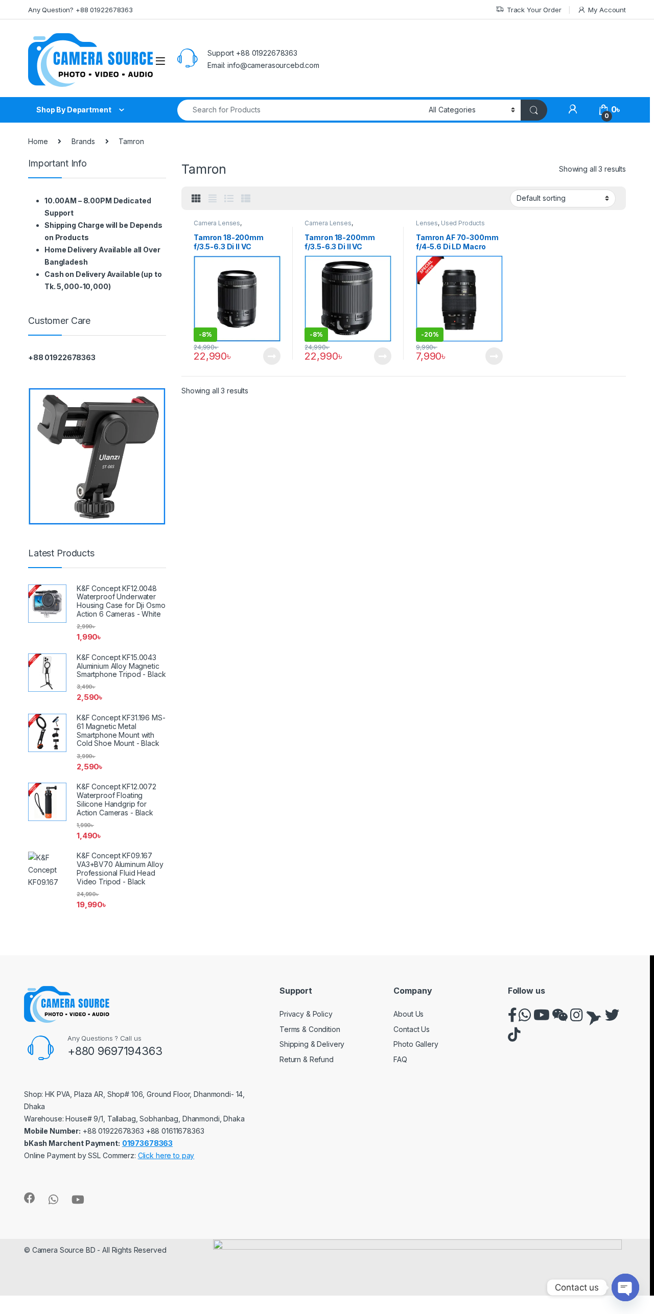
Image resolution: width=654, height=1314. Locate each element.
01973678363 (147, 1143)
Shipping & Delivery (311, 1044)
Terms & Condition (309, 1029)
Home (38, 141)
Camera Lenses (217, 223)
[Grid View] (196, 199)
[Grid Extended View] (212, 199)
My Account (607, 10)
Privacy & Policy (306, 1014)
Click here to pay (166, 1155)
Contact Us (411, 1029)
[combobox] (300, 110)
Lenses (427, 223)
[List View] (228, 199)
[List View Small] (245, 199)
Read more (271, 356)
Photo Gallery (415, 1044)
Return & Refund (306, 1059)
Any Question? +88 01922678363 (80, 10)
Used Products (463, 223)
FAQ (400, 1059)
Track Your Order (534, 10)
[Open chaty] (625, 1287)
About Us (408, 1014)
